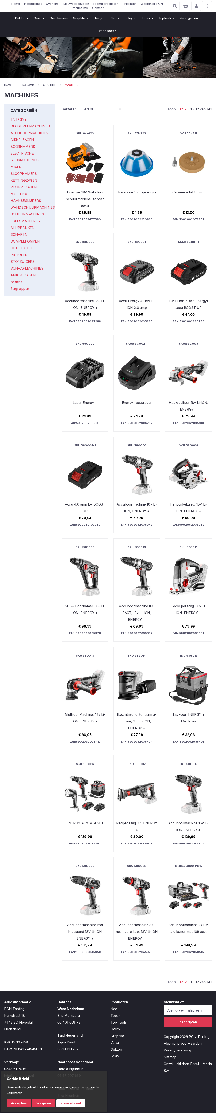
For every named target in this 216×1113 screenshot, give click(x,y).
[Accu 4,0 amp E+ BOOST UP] (85, 485)
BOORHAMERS (23, 146)
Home (15, 4)
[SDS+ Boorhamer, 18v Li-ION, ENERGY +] (85, 590)
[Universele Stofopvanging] (137, 176)
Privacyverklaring (177, 1050)
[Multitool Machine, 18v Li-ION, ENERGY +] (85, 698)
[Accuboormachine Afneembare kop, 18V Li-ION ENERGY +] (137, 908)
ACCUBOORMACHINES (29, 133)
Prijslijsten (129, 4)
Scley (115, 1056)
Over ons (52, 4)
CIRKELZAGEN (22, 140)
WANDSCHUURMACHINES (33, 207)
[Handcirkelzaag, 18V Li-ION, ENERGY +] (188, 485)
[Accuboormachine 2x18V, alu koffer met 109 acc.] (188, 908)
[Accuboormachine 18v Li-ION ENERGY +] (188, 803)
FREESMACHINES (25, 221)
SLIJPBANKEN (23, 228)
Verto (115, 1042)
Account (196, 6)
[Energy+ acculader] (137, 383)
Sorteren (69, 109)
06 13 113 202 (67, 1049)
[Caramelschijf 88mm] (188, 176)
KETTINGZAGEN (24, 180)
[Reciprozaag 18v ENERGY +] (137, 803)
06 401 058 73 (68, 1022)
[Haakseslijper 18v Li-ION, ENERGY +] (188, 383)
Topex (115, 1015)
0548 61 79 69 (15, 1069)
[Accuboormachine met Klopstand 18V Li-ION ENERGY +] (85, 908)
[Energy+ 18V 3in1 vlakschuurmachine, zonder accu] (85, 176)
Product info (79, 8)
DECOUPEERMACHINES (30, 126)
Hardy (115, 1029)
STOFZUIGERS (23, 261)
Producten (27, 84)
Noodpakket (33, 4)
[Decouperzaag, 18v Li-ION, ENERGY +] (188, 590)
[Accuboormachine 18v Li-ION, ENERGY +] (85, 281)
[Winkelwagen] (185, 6)
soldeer (16, 282)
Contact (98, 8)
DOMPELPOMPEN (25, 241)
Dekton (116, 1049)
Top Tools (118, 1022)
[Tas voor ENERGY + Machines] (188, 698)
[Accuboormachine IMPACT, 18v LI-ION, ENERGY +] (137, 590)
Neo (114, 1009)
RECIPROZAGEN (24, 187)
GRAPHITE (49, 84)
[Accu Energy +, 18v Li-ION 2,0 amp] (137, 281)
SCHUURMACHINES (27, 214)
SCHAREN (19, 234)
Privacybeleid (71, 1103)
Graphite (117, 1036)
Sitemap (170, 1057)
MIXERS (17, 167)
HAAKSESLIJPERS (26, 201)
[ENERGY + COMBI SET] (85, 803)
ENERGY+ (19, 119)
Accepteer (19, 1103)
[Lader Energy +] (85, 383)
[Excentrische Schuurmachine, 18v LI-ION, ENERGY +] (137, 698)
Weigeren (43, 1103)
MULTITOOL (20, 194)
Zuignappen (20, 288)
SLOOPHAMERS (24, 173)
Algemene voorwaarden (182, 1043)
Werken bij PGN (151, 4)
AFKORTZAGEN (23, 275)
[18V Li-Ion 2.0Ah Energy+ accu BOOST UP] (188, 281)
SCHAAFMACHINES (27, 268)
